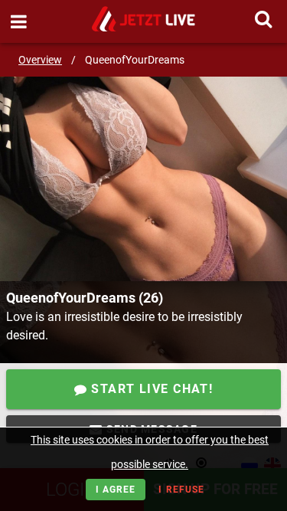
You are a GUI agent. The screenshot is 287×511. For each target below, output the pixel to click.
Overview (40, 60)
